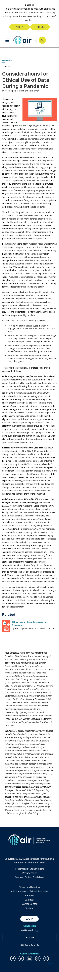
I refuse (40, 27)
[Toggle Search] (35, 40)
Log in (29, 918)
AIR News (29, 895)
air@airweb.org (29, 930)
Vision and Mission (29, 887)
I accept (19, 27)
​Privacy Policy (29, 873)
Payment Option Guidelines (29, 877)
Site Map (29, 908)
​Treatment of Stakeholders (29, 868)
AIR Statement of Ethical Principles (29, 891)
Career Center (29, 903)
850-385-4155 (29, 937)
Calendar (29, 899)
